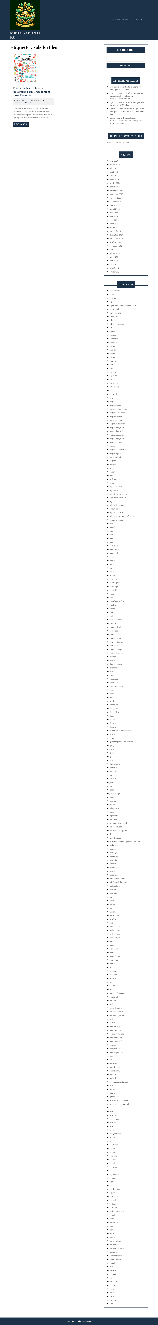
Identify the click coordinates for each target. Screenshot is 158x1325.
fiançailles (114, 712)
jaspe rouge (115, 793)
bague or (113, 446)
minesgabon (35, 100)
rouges (113, 1137)
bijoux (112, 501)
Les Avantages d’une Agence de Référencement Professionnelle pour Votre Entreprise (125, 120)
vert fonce (114, 1285)
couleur (113, 634)
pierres (113, 1045)
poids (112, 1060)
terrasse (113, 1230)
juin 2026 (114, 168)
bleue (112, 557)
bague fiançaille (117, 427)
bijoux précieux (116, 520)
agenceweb (114, 309)
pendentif (114, 997)
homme (113, 771)
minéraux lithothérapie (120, 882)
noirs (112, 908)
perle (112, 1004)
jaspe (112, 790)
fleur (112, 716)
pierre (112, 1023)
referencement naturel (119, 1104)
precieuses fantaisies (119, 1082)
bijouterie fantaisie (118, 498)
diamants (114, 671)
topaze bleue (115, 1241)
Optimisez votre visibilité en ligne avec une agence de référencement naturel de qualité (127, 111)
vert (111, 1278)
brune (112, 575)
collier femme (116, 620)
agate (112, 302)
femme (113, 697)
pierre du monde (117, 1034)
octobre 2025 (115, 198)
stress (112, 1219)
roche (112, 1108)
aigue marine (115, 313)
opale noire (114, 960)
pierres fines (115, 1048)
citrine (112, 608)
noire (112, 901)
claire (112, 612)
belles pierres (115, 479)
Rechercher (125, 50)
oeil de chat (115, 926)
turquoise (114, 1252)
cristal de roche (116, 653)
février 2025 (115, 227)
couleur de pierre (117, 642)
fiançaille (114, 708)
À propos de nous (121, 20)
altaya (112, 331)
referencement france (119, 1100)
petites (112, 1019)
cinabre (113, 605)
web (111, 1304)
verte (112, 1289)
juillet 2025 (115, 209)
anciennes (114, 353)
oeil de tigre (115, 934)
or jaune (113, 975)
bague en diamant (117, 424)
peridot (113, 1000)
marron (113, 864)
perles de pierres (117, 1015)
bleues (112, 560)
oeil (111, 923)
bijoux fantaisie (116, 512)
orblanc (113, 986)
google (113, 749)
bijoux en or (115, 509)
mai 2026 (114, 172)
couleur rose (115, 645)
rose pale (114, 1122)
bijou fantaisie (116, 486)
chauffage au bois (117, 601)
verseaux (114, 1274)
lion (111, 834)
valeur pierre (115, 1259)
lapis (112, 812)
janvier (113, 786)
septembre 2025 (117, 201)
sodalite (113, 1204)
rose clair (114, 1115)
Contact (138, 20)
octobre (113, 919)
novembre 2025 (116, 194)
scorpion (113, 1167)
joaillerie (114, 801)
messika (113, 875)
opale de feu (115, 956)
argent (112, 368)
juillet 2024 (115, 253)
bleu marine (115, 553)
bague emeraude (117, 420)
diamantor (114, 668)
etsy (111, 690)
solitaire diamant (117, 1211)
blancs (112, 535)
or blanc (113, 971)
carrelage (114, 586)
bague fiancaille (117, 431)
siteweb (113, 1200)
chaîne (112, 594)
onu (111, 941)
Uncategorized (116, 1256)
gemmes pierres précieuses (121, 742)
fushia (112, 734)
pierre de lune (116, 1030)
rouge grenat (115, 1133)
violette (113, 1300)
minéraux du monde (118, 878)
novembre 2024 (116, 238)
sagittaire (114, 1145)
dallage (113, 657)
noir (111, 897)
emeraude (114, 679)
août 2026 (114, 161)
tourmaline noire (117, 1248)
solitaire (113, 1207)
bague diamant (116, 416)
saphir (112, 1148)
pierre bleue (115, 1026)
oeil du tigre (115, 938)
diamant (113, 660)
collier (112, 616)
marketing (114, 856)
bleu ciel (113, 542)
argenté (113, 372)
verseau (113, 1270)
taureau (113, 1226)
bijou (112, 483)
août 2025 (114, 205)
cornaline (114, 631)
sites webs (114, 1196)
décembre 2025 (116, 190)
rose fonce (114, 1119)
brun (112, 571)
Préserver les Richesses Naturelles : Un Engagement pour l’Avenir (31, 91)
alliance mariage (117, 324)
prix (111, 1085)
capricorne (114, 579)
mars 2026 (114, 179)
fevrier (113, 701)
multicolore (115, 886)
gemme (113, 738)
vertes (112, 1292)
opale (112, 952)
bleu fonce (114, 549)
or (110, 967)
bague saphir (115, 453)
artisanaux (114, 387)
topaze (112, 1237)
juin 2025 (114, 212)
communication (116, 627)
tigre (112, 1233)
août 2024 (114, 249)
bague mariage (116, 442)
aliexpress (114, 316)
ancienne (114, 350)
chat (111, 597)
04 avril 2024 (20, 100)
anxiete (113, 361)
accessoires (115, 291)
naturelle (113, 893)
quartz (112, 1093)
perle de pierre (116, 1008)
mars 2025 (114, 224)
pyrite (112, 1089)
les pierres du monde (119, 823)
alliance (113, 320)
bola (111, 568)
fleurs (112, 719)
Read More (21, 125)
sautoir (113, 1159)
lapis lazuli (114, 816)
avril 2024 (114, 264)
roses (112, 1126)
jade (111, 782)
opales (112, 963)
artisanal (113, 379)
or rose (113, 978)
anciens (113, 357)
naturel (113, 889)
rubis (112, 1141)
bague (112, 401)
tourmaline (114, 1244)
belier (112, 472)
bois (111, 564)
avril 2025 (114, 220)
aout (111, 364)
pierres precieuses (117, 1052)
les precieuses (116, 827)
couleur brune (116, 638)
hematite (113, 767)
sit (111, 1185)
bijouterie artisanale (118, 494)
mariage (113, 852)
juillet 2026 (115, 164)
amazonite (114, 339)
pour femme (115, 1067)
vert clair (114, 1281)
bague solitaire (116, 457)
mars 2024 (114, 268)
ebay (112, 675)
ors (111, 989)
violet (112, 1296)
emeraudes (114, 682)
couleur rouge (116, 649)
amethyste (114, 342)
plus (111, 1056)
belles (112, 475)
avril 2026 (114, 176)
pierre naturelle (116, 1041)
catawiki (113, 590)
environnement (116, 686)
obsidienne (114, 915)
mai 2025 (114, 216)
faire (112, 694)
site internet (115, 1189)
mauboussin (115, 867)
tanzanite (114, 1222)
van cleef (114, 1263)
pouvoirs (113, 1078)
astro (112, 390)
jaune (112, 797)
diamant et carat (117, 664)
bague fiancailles (117, 435)
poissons (113, 1063)
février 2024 (115, 272)
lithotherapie (115, 838)
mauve (112, 871)
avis (111, 398)
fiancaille (114, 705)
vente (112, 1267)
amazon (113, 335)
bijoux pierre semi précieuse (122, 516)
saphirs (113, 1152)
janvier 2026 (115, 187)
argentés (113, 376)
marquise (114, 860)
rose (111, 1111)
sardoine (113, 1156)
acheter (113, 298)
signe (112, 1182)
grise (112, 760)
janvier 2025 (115, 231)
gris (111, 756)
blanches (113, 531)
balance (113, 464)
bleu (111, 538)
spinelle (113, 1215)
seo (111, 1170)
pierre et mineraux (118, 1037)
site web (113, 1193)
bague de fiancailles (118, 409)
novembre (114, 912)
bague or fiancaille (118, 449)
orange (113, 982)
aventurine (114, 394)
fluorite (113, 727)
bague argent (115, 405)
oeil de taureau (116, 930)
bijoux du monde (117, 505)
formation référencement (120, 730)
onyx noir (114, 949)
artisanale (114, 383)
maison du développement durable (125, 841)
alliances (113, 327)
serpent (113, 1178)
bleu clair (114, 546)
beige (112, 468)
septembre (114, 1174)
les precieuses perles (119, 830)
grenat (112, 753)
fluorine (113, 723)
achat (112, 294)
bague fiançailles (117, 438)
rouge (112, 1130)
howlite (113, 779)
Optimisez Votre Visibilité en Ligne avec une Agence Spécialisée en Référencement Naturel (127, 96)
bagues (113, 461)
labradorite (114, 808)
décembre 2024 (116, 235)
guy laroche (115, 764)
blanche (113, 527)
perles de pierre (116, 1011)
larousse (113, 819)
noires (112, 904)
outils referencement (119, 993)
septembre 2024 (117, 246)
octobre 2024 (115, 242)
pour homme (115, 1071)
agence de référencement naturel (124, 305)
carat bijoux (115, 583)
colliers (113, 623)
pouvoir (113, 1074)
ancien (112, 346)
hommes (113, 775)
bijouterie (114, 490)
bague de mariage (117, 413)
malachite (114, 845)
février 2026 (115, 183)
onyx (112, 945)
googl (112, 745)
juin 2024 (114, 257)
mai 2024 (114, 261)
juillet (112, 804)
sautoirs (113, 1163)
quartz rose (114, 1097)
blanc (112, 523)
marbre (113, 849)
